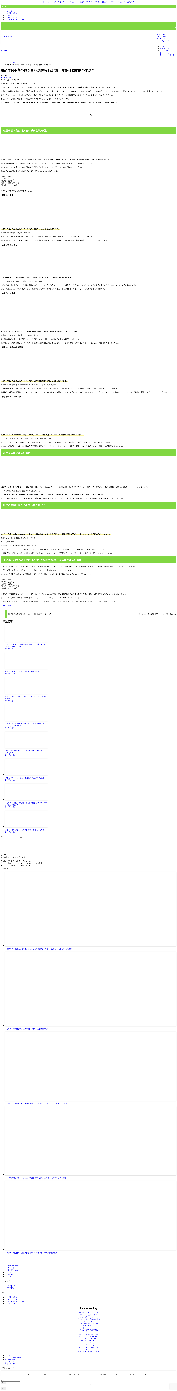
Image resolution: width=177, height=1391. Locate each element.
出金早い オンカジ (85, 2)
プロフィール (12, 1304)
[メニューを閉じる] (1, 4)
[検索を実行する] (21, 837)
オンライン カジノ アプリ (88, 1313)
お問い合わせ (10, 1359)
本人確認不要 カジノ (101, 2)
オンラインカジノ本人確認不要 (122, 2)
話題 (9, 1276)
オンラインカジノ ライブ (88, 1321)
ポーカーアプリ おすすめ (88, 1323)
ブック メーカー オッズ (88, 1317)
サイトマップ (10, 1364)
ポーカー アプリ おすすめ (88, 1330)
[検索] (175, 27)
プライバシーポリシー (15, 19)
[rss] (175, 25)
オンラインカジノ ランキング (54, 2)
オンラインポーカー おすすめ (88, 1351)
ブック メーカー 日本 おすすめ (88, 1319)
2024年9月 (11, 1288)
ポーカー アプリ (88, 1349)
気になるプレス (6, 36)
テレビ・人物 (6, 77)
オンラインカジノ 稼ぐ (88, 1315)
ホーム (7, 1355)
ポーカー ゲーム (88, 1332)
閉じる (4, 1383)
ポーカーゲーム (88, 1328)
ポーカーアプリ (88, 1325)
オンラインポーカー (88, 1338)
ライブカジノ (71, 2)
